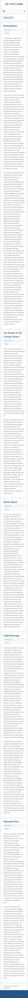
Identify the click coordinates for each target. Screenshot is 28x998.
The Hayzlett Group (17, 166)
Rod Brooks (14, 381)
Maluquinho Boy (11, 821)
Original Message (11, 636)
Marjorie (7, 33)
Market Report (10, 502)
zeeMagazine (6, 988)
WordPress (13, 986)
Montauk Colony (17, 111)
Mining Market (10, 26)
